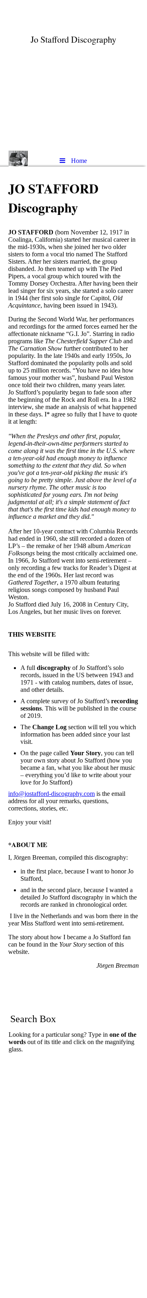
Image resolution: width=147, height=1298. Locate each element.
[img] (73, 75)
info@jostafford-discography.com (51, 793)
